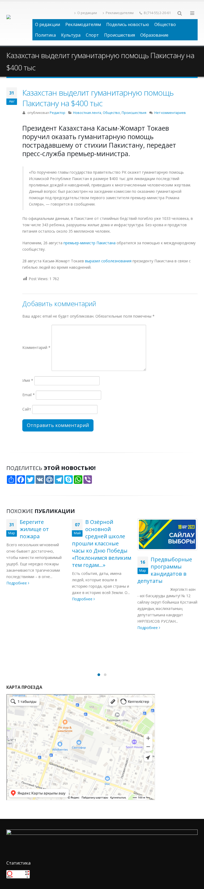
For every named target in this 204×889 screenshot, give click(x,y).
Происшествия (119, 35)
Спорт (92, 35)
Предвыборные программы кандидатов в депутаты (164, 570)
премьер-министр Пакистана (89, 242)
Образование (154, 35)
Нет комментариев (170, 112)
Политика (45, 35)
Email (28, 394)
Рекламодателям (120, 13)
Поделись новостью (127, 24)
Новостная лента (87, 112)
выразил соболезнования (108, 260)
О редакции (87, 13)
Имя (27, 380)
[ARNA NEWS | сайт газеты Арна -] (19, 23)
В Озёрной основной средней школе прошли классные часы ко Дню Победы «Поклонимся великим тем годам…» (101, 543)
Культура (70, 35)
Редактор (57, 112)
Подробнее (17, 582)
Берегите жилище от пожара (34, 529)
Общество (165, 24)
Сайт (26, 409)
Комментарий (36, 347)
